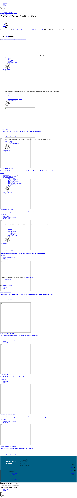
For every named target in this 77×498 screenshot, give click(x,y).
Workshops (10, 229)
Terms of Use (5, 489)
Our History (10, 59)
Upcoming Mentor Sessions (7, 285)
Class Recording (11, 185)
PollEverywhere (13, 233)
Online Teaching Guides (12, 235)
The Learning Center (14, 479)
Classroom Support (11, 180)
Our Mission (10, 58)
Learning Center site (29, 277)
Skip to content (3, 1)
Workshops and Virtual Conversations (10, 13)
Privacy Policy (5, 490)
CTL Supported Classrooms (13, 179)
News (4, 4)
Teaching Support (6, 69)
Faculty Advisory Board (12, 62)
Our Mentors (5, 281)
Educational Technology (7, 192)
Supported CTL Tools (12, 231)
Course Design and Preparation (9, 15)
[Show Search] (0, 7)
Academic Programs (7, 279)
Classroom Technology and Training (15, 183)
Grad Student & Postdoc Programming (15, 99)
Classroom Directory (12, 178)
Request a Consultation (7, 12)
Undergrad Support (4, 243)
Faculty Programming (12, 100)
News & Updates (11, 230)
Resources (5, 3)
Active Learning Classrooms (13, 181)
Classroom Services (6, 150)
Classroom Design (11, 182)
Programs (9, 94)
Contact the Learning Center (8, 282)
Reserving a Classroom (12, 184)
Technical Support (6, 14)
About (4, 22)
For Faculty (10, 142)
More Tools (12, 234)
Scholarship (10, 98)
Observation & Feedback (7, 16)
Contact (4, 5)
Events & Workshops (7, 106)
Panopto (11, 232)
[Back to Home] (9, 20)
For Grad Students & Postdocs (13, 143)
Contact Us (10, 61)
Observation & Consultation (13, 95)
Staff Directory (10, 60)
